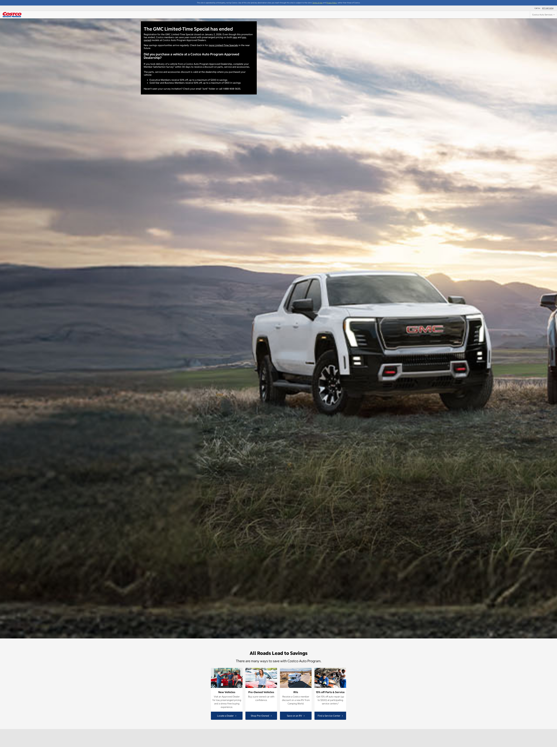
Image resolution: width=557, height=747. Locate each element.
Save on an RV (295, 715)
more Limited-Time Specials (223, 45)
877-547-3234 (547, 8)
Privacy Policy (331, 3)
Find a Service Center (329, 715)
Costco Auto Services (542, 14)
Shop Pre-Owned (260, 715)
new (235, 37)
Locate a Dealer (225, 715)
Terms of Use (317, 3)
